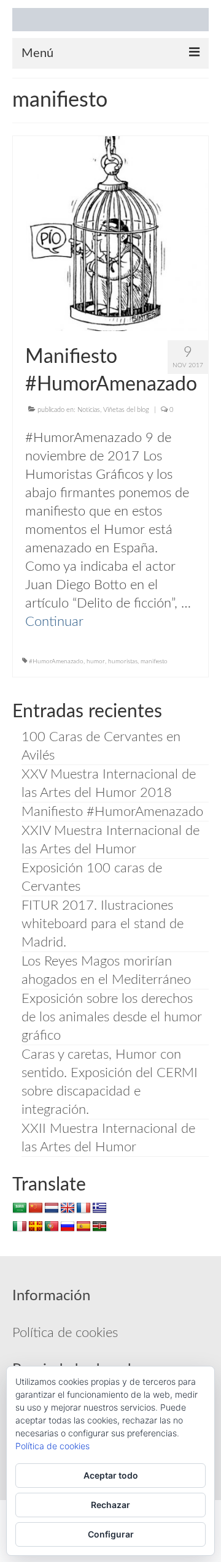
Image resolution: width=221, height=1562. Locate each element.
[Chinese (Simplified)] (35, 1208)
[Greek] (99, 1208)
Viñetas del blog (126, 409)
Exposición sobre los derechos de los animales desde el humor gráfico (111, 1017)
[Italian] (19, 1227)
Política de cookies (65, 1332)
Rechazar (110, 1504)
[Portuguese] (51, 1227)
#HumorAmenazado (56, 661)
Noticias (88, 409)
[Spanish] (83, 1227)
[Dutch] (51, 1208)
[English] (67, 1208)
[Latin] (35, 1227)
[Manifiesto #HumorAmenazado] (110, 232)
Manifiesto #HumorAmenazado (112, 811)
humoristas (123, 661)
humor (96, 661)
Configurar (111, 1534)
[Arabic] (19, 1208)
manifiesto (154, 661)
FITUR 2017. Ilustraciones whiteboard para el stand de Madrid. (102, 924)
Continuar (54, 621)
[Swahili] (99, 1227)
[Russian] (67, 1227)
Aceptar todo (110, 1475)
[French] (83, 1208)
